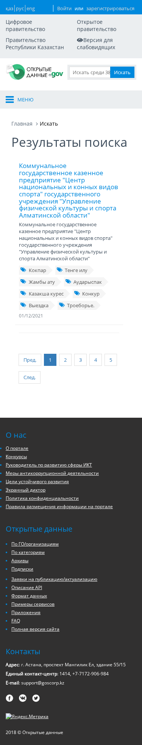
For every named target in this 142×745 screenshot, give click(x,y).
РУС (20, 8)
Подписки (22, 569)
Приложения (26, 612)
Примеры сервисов (33, 604)
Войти (64, 8)
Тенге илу (76, 270)
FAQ (15, 620)
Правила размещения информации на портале (59, 506)
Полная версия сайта (35, 629)
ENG (31, 8)
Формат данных (29, 596)
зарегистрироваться (110, 8)
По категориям (28, 552)
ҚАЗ (9, 8)
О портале (17, 448)
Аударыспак (87, 281)
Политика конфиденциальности (42, 498)
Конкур (91, 293)
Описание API (26, 587)
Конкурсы (16, 456)
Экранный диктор (25, 490)
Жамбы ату (42, 281)
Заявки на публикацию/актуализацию (54, 579)
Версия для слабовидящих (96, 43)
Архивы (19, 560)
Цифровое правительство (25, 25)
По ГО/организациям (35, 544)
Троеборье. (80, 305)
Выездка (38, 305)
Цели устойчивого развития (37, 481)
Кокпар (37, 270)
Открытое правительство (96, 25)
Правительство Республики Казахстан (35, 43)
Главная (22, 123)
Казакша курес (46, 293)
